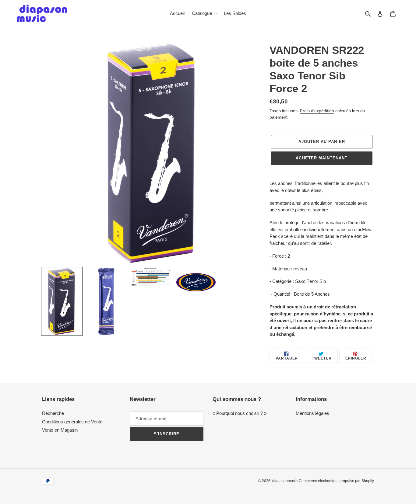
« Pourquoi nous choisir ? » (239, 413)
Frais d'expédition (317, 110)
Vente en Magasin (60, 430)
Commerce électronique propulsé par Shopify (336, 481)
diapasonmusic (285, 481)
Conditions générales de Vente (72, 421)
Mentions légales (312, 413)
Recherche (53, 413)
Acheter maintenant (321, 158)
